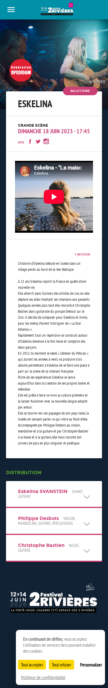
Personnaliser (91, 665)
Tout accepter (32, 665)
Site (21, 142)
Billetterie (80, 91)
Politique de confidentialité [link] (43, 677)
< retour (82, 254)
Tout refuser (61, 665)
